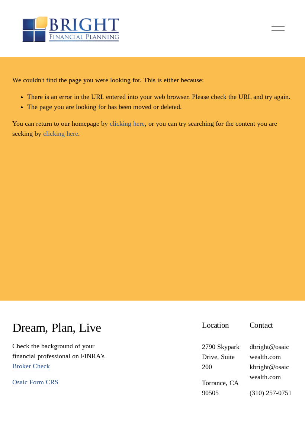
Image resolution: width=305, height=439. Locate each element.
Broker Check (31, 366)
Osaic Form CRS (35, 382)
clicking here (127, 123)
